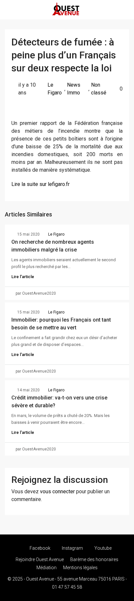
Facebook (39, 548)
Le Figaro (54, 89)
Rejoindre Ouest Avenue (40, 559)
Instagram (72, 548)
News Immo (73, 89)
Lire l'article (22, 276)
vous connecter (57, 491)
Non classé (98, 89)
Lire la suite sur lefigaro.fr (40, 184)
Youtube (102, 548)
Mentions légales (80, 567)
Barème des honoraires (94, 559)
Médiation (46, 567)
